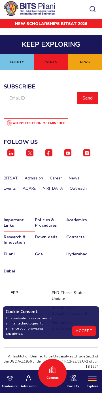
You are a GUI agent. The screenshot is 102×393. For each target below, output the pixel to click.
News (74, 178)
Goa (39, 254)
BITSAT (11, 178)
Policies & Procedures (46, 222)
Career (56, 178)
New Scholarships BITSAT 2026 (51, 23)
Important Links (14, 222)
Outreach (78, 188)
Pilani (9, 254)
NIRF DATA (53, 188)
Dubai (9, 271)
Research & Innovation (15, 239)
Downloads (46, 237)
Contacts (75, 237)
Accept (84, 331)
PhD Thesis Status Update (69, 295)
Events (10, 188)
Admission (34, 178)
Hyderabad (77, 254)
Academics (76, 220)
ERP (14, 292)
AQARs (29, 188)
